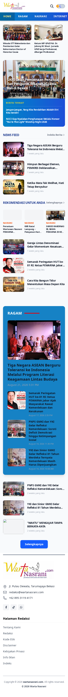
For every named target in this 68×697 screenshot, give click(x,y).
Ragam (23, 16)
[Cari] (52, 6)
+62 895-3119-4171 (21, 598)
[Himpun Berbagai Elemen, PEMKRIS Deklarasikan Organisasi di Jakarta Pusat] (13, 168)
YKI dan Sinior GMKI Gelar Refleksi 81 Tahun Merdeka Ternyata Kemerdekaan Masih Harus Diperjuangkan (44, 457)
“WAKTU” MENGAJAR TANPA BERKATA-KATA (44, 524)
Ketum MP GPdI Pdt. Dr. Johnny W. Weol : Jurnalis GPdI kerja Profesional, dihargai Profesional (46, 47)
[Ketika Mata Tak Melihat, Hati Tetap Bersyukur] (13, 186)
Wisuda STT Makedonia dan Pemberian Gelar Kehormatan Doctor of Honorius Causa (16, 47)
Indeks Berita (54, 134)
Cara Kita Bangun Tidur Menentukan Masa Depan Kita (46, 282)
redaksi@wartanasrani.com (26, 592)
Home (7, 16)
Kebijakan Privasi (14, 651)
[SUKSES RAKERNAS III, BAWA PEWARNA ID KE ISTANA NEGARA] (55, 215)
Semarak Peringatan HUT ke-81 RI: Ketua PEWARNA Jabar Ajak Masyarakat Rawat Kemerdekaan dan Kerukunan (45, 267)
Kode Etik (9, 639)
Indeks (7, 663)
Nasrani (41, 16)
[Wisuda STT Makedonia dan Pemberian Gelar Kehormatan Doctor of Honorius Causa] (17, 32)
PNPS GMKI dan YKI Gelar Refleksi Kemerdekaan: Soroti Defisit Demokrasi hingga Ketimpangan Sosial (42, 430)
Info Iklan (9, 657)
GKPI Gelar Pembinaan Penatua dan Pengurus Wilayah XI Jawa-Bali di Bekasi (32, 83)
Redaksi (8, 633)
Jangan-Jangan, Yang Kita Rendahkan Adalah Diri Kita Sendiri (32, 111)
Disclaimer (9, 645)
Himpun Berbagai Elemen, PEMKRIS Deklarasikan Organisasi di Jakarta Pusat (44, 167)
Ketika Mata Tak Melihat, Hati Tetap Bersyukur (45, 184)
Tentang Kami (12, 627)
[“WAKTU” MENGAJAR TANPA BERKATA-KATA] (13, 526)
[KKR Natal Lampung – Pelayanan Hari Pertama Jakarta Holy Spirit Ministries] (34, 215)
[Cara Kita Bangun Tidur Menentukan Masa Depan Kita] (13, 284)
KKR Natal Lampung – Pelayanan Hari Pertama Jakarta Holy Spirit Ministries (33, 233)
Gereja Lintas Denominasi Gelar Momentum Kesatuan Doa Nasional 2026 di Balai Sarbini (44, 248)
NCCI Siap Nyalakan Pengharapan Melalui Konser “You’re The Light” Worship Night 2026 (33, 120)
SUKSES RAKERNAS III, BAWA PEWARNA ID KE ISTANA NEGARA (55, 230)
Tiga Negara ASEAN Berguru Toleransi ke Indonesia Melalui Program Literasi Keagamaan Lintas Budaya (46, 151)
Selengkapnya (54, 202)
